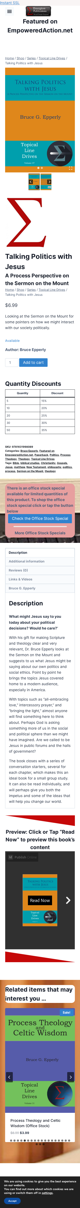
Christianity (48, 463)
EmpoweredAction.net (40, 30)
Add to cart (33, 362)
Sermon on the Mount (30, 471)
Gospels (62, 463)
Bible (16, 463)
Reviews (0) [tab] (18, 570)
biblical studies (29, 463)
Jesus (9, 467)
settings (47, 1193)
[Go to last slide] (31, 182)
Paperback (41, 454)
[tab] (38, 168)
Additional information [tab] (27, 561)
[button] (34, 181)
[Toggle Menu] (9, 11)
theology (50, 471)
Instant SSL (10, 3)
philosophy (54, 467)
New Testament (36, 467)
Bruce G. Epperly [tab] (22, 588)
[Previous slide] (9, 1077)
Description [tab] (18, 553)
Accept (12, 1201)
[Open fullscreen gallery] (70, 168)
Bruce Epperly (33, 349)
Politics (54, 454)
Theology (24, 458)
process (10, 471)
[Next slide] (49, 182)
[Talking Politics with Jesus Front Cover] (40, 120)
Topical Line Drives (43, 458)
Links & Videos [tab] (20, 579)
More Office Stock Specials (40, 533)
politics (67, 467)
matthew (19, 467)
